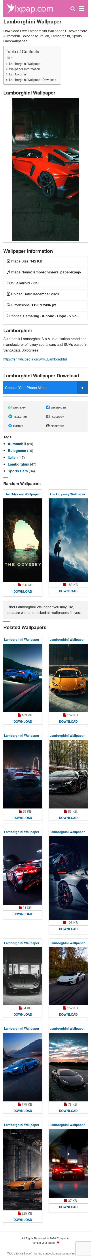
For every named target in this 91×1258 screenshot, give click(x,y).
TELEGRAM (20, 416)
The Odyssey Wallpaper (22, 494)
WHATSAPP (19, 407)
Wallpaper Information (24, 68)
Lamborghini (18, 74)
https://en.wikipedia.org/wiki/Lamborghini (35, 359)
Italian (13, 457)
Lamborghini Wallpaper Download (32, 79)
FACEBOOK (57, 416)
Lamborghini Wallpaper (25, 63)
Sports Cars (18, 470)
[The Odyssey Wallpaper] (22, 540)
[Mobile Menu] (81, 8)
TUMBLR (17, 426)
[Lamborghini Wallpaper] (45, 168)
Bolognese (17, 450)
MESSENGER (58, 407)
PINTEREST (57, 426)
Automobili (17, 443)
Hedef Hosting (33, 1253)
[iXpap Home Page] (30, 8)
